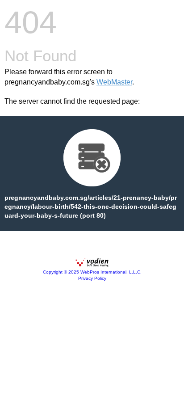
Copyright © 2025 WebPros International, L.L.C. (92, 272)
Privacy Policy (92, 278)
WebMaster (114, 82)
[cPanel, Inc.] (92, 264)
